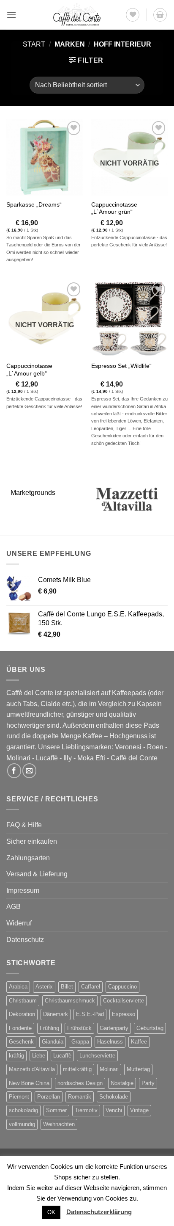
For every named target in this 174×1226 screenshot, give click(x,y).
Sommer (56, 1110)
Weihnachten (59, 1124)
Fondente (20, 1028)
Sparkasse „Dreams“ (34, 205)
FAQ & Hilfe (24, 824)
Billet (67, 986)
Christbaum (23, 1000)
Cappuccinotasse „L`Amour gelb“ (29, 370)
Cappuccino (122, 986)
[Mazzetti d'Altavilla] (127, 499)
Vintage (139, 1110)
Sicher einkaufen (31, 841)
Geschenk (21, 1041)
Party (148, 1083)
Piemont (19, 1096)
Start (34, 44)
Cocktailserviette (123, 1000)
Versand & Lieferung (37, 874)
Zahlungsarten (28, 858)
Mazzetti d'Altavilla (32, 1069)
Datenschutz (25, 939)
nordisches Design (80, 1083)
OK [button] (51, 1212)
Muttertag (138, 1069)
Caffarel (90, 986)
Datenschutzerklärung (99, 1211)
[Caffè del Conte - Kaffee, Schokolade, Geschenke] (77, 15)
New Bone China (29, 1083)
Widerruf (19, 923)
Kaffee (139, 1041)
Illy (67, 758)
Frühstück (79, 1028)
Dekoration (22, 1014)
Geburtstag (149, 1028)
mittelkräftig (77, 1069)
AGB (13, 906)
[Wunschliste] (132, 15)
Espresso (123, 1014)
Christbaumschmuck (70, 1000)
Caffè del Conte (134, 758)
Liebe (38, 1055)
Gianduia (52, 1041)
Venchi (114, 1110)
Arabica (18, 986)
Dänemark (55, 1014)
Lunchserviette (97, 1055)
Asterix (44, 986)
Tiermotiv (86, 1110)
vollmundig (22, 1124)
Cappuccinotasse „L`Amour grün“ (114, 208)
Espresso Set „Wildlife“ (121, 366)
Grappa (80, 1041)
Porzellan (48, 1096)
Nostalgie (122, 1083)
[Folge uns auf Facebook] (14, 770)
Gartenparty (114, 1028)
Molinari (18, 758)
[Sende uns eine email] (29, 770)
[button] (11, 14)
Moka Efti (91, 758)
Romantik (79, 1096)
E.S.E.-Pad (90, 1014)
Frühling (49, 1028)
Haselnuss (110, 1041)
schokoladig (23, 1110)
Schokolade (113, 1096)
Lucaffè (47, 758)
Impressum (22, 890)
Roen (155, 747)
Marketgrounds (33, 492)
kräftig (16, 1055)
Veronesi (128, 747)
